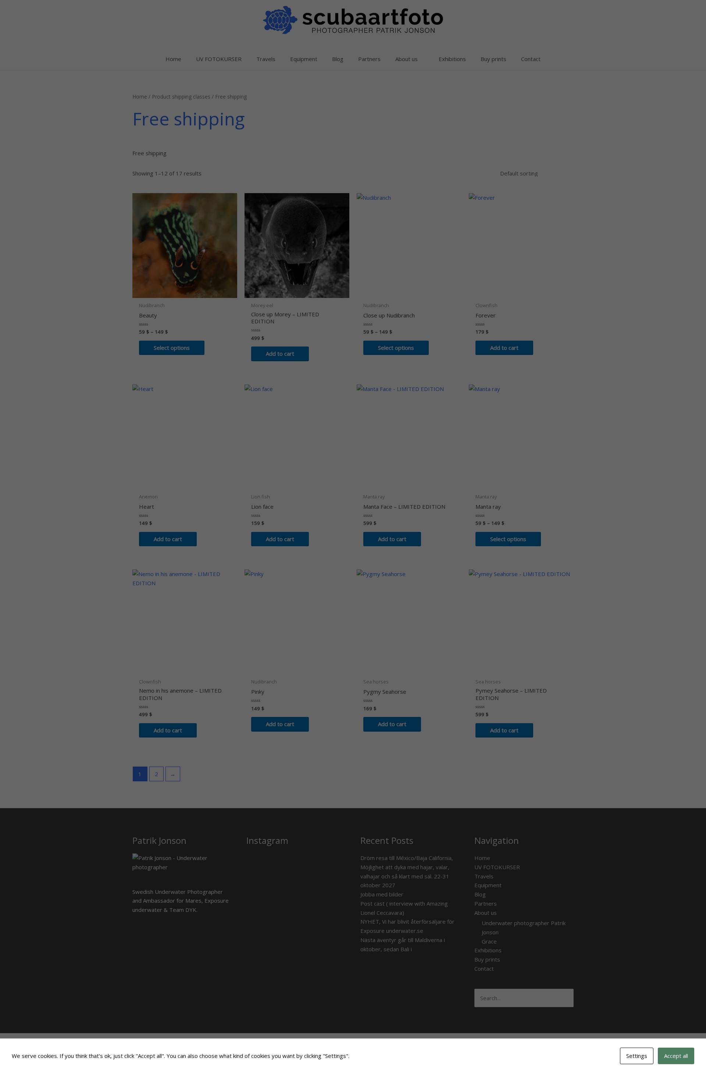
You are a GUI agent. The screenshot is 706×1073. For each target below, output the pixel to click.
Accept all (676, 1055)
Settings (636, 1055)
